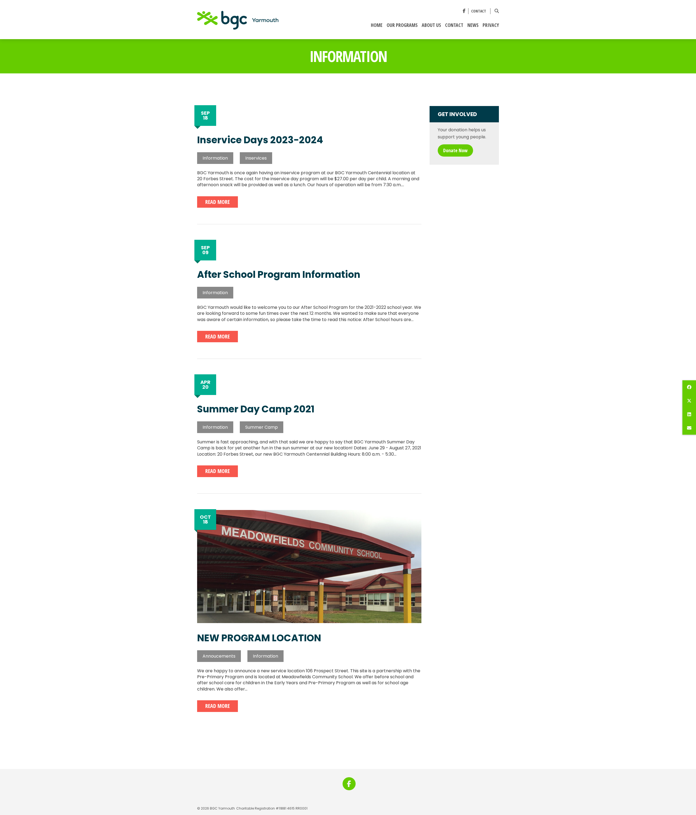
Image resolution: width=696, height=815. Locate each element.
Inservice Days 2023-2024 (260, 140)
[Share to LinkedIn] (689, 414)
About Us (431, 25)
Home (377, 25)
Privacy (491, 25)
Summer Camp (261, 427)
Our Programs (402, 25)
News (472, 25)
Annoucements (219, 656)
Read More (217, 202)
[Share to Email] (689, 428)
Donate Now (455, 150)
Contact (478, 11)
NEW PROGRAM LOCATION (259, 638)
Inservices (256, 158)
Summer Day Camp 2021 (256, 409)
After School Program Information (278, 274)
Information (215, 158)
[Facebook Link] (464, 11)
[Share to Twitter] (689, 401)
